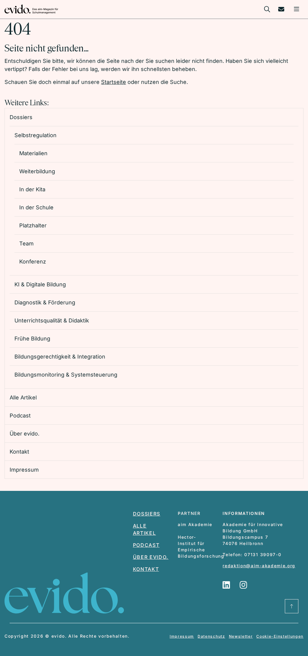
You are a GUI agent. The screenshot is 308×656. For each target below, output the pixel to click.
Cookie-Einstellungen (279, 636)
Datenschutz (211, 636)
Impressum (182, 636)
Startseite (113, 82)
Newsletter (241, 636)
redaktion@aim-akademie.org (259, 565)
